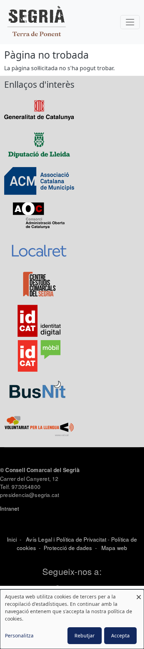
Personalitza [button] (19, 635)
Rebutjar (84, 635)
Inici (12, 539)
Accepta (120, 635)
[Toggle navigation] (130, 22)
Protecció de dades (68, 547)
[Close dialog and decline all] (139, 593)
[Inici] (36, 22)
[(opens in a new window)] (39, 109)
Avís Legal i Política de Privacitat (66, 539)
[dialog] (72, 619)
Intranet (9, 508)
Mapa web (114, 547)
